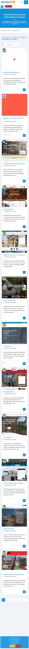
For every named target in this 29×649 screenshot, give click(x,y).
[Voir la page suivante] (25, 600)
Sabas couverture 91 (9, 300)
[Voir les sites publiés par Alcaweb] (4, 141)
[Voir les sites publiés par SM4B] (4, 324)
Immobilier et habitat (10, 74)
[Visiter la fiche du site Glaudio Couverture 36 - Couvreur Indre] (14, 241)
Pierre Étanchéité (8, 392)
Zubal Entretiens (8, 209)
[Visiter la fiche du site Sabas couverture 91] (14, 287)
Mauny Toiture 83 (8, 528)
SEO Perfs (8, 6)
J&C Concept (7, 346)
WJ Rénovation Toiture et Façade (13, 483)
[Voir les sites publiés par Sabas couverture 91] (4, 278)
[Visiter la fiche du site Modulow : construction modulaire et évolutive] (14, 104)
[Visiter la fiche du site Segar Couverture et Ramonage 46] (14, 561)
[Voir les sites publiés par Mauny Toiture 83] (4, 507)
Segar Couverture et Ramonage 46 (13, 574)
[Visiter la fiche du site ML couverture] (14, 424)
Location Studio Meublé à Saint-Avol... (14, 163)
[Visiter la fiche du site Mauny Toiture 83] (14, 515)
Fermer (18, 646)
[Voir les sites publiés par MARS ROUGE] (4, 96)
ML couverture (7, 437)
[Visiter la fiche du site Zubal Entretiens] (14, 196)
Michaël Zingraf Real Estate (11, 72)
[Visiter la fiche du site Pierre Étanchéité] (14, 378)
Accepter (12, 646)
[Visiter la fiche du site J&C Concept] (14, 333)
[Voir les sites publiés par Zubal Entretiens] (4, 187)
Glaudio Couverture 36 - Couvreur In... (14, 255)
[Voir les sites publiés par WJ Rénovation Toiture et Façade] (4, 461)
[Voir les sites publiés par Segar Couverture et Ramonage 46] (4, 552)
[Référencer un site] (26, 2)
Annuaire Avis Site (5, 30)
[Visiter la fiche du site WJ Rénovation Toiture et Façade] (14, 469)
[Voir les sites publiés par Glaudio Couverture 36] (4, 233)
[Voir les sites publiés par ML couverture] (4, 415)
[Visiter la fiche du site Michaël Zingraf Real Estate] (14, 59)
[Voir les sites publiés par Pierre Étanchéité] (4, 370)
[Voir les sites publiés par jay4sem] (4, 50)
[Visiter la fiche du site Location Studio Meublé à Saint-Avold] (14, 150)
